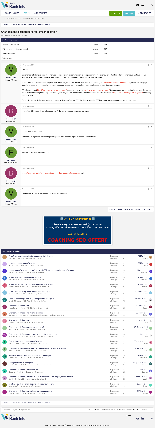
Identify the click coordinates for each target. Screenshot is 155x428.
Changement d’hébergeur (19, 306)
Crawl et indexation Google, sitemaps (40, 336)
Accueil (144, 410)
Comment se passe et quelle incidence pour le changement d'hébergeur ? (38, 348)
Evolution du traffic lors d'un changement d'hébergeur (30, 355)
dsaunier (12, 294)
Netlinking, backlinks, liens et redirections (39, 365)
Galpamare (12, 372)
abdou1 (145, 308)
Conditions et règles (108, 410)
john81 (11, 265)
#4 (151, 147)
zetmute (12, 258)
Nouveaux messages (12, 19)
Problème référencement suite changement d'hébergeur (31, 256)
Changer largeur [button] (24, 410)
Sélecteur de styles (10, 410)
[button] (49, 13)
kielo (145, 343)
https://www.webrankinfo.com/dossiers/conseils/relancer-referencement (51, 173)
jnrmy (145, 301)
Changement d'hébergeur (19, 320)
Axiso (145, 265)
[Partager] (148, 65)
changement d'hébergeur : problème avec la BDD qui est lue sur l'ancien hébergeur (41, 270)
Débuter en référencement (39, 308)
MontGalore (13, 358)
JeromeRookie (14, 287)
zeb (146, 322)
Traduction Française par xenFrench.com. (96, 425)
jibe (10, 329)
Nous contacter (94, 410)
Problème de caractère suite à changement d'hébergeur (31, 284)
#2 (151, 106)
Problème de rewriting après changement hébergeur (29, 292)
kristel (145, 386)
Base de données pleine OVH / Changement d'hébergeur (31, 299)
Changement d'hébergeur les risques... (24, 370)
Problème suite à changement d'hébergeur (26, 277)
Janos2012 (13, 315)
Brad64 (11, 393)
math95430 (7, 35)
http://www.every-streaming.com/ (117, 82)
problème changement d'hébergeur (23, 263)
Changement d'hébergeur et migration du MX (26, 327)
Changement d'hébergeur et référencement (26, 313)
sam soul (12, 272)
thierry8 (144, 287)
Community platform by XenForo (64, 425)
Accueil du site (12, 13)
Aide (138, 410)
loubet (145, 315)
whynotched (13, 336)
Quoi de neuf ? (40, 13)
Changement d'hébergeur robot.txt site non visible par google (33, 334)
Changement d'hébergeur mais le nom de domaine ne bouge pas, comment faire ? (41, 377)
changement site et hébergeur (21, 363)
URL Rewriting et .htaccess (37, 294)
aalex (11, 343)
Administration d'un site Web (33, 265)
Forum (27, 13)
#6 (151, 189)
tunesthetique (13, 308)
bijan (10, 386)
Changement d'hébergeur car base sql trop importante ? (31, 391)
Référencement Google (33, 258)
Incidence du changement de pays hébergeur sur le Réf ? (31, 384)
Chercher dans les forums (34, 19)
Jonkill (11, 379)
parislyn (11, 365)
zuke (10, 351)
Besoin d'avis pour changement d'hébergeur (26, 341)
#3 (151, 127)
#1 (151, 65)
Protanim (12, 280)
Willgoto (144, 365)
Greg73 (11, 322)
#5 (151, 168)
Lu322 (11, 301)
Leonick (144, 372)
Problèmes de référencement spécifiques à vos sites (46, 315)
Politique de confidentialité (126, 410)
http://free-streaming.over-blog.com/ (52, 90)
